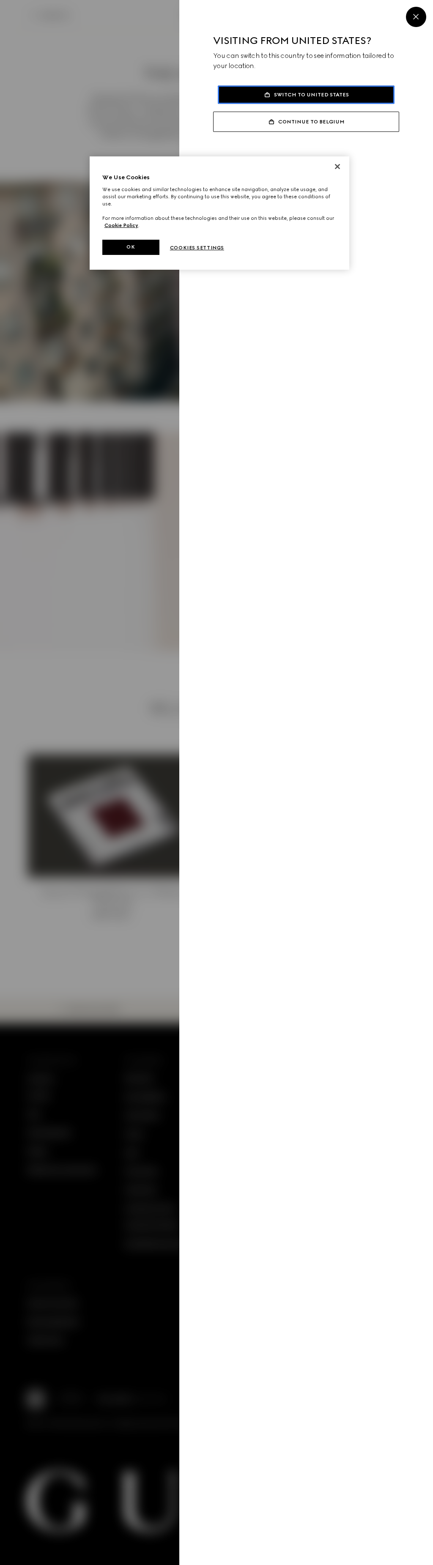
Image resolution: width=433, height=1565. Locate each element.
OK (130, 247)
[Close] (416, 17)
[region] (219, 213)
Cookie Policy (121, 225)
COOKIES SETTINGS (197, 248)
